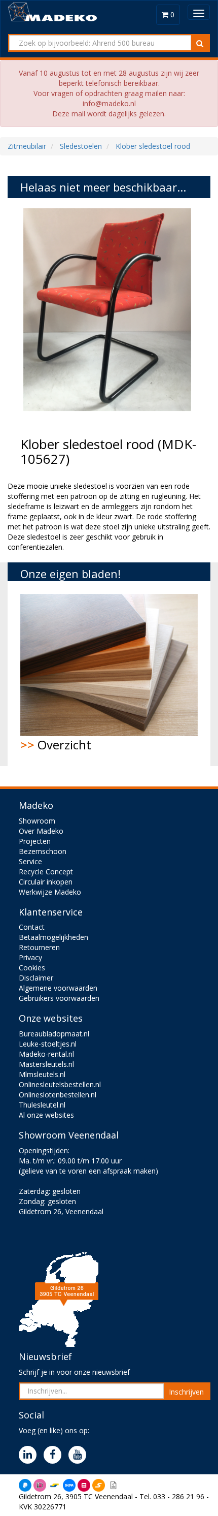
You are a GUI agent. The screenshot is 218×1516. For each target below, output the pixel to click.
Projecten (35, 841)
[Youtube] (79, 1455)
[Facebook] (55, 1455)
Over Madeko (41, 831)
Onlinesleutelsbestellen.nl (60, 1084)
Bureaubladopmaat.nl (54, 1033)
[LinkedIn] (30, 1455)
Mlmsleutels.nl (42, 1074)
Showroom (37, 821)
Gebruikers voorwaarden (59, 998)
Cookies (32, 967)
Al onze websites (46, 1115)
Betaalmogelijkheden (53, 937)
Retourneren (39, 947)
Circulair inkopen (45, 882)
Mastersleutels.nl (46, 1064)
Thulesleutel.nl (42, 1105)
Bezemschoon (42, 851)
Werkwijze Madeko (50, 892)
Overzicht (55, 744)
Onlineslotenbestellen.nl (57, 1094)
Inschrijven (186, 1392)
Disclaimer (36, 978)
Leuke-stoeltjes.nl (48, 1044)
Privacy (30, 957)
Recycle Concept (46, 871)
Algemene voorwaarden (58, 988)
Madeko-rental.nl (46, 1054)
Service (30, 861)
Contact (32, 927)
